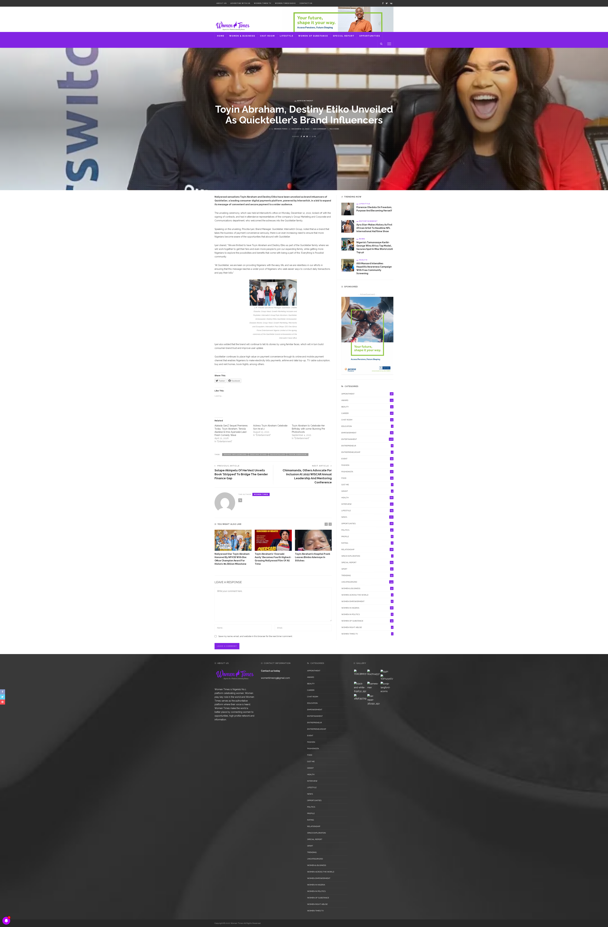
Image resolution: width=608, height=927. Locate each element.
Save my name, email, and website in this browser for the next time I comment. (255, 636)
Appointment (305, 101)
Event (367, 459)
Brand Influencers (235, 454)
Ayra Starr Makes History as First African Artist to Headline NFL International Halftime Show (374, 228)
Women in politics (367, 614)
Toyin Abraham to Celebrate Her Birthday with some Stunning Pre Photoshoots (308, 428)
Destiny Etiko (258, 454)
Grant (367, 491)
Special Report (343, 36)
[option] (233, 548)
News (362, 239)
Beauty (367, 407)
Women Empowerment (367, 601)
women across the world (367, 595)
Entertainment (368, 221)
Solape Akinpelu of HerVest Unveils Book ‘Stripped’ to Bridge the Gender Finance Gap (241, 474)
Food (367, 478)
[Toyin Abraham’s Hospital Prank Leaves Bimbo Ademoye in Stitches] (313, 540)
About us (221, 3)
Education (367, 426)
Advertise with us (240, 3)
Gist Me (367, 485)
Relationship (367, 549)
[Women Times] (232, 25)
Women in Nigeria (367, 608)
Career (367, 413)
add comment (319, 129)
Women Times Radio (285, 3)
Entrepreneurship (367, 452)
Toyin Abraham (298, 454)
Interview (367, 504)
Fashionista (367, 472)
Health (363, 260)
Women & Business (242, 36)
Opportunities (369, 36)
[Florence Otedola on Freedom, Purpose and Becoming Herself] (347, 209)
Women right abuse (367, 627)
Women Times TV (262, 3)
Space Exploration (367, 556)
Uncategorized (367, 582)
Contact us (306, 3)
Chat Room (267, 36)
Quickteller (277, 454)
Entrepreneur (367, 446)
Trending (367, 575)
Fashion (367, 465)
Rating (367, 543)
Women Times (280, 129)
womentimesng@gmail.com (275, 678)
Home (220, 36)
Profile (367, 536)
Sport (367, 569)
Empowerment (367, 433)
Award (367, 400)
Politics (367, 530)
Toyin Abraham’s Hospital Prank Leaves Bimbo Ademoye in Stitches (312, 557)
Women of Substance (313, 36)
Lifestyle (286, 36)
